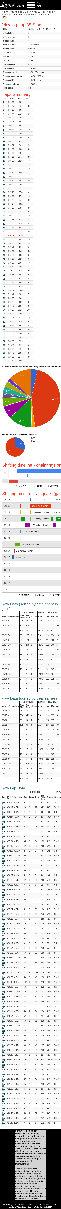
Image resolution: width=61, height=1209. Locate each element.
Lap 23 (3, 910)
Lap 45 (3, 1017)
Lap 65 (3, 1114)
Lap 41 (3, 998)
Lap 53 (3, 1056)
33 (4, 227)
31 (4, 220)
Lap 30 (3, 944)
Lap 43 (3, 1007)
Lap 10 (3, 847)
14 (4, 153)
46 (4, 279)
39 (4, 251)
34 (4, 231)
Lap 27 (3, 930)
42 (4, 263)
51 (4, 298)
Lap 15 (3, 871)
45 (4, 275)
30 (4, 216)
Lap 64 (3, 1109)
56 (4, 318)
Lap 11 (3, 852)
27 (4, 204)
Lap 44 (3, 1012)
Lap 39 (3, 988)
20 (4, 177)
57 (4, 322)
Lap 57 (3, 1075)
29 (4, 212)
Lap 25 (3, 920)
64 (4, 349)
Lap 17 (3, 881)
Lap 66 (3, 1119)
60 (4, 333)
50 (4, 294)
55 (4, 314)
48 (4, 286)
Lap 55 (3, 1066)
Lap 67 (3, 1124)
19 (4, 173)
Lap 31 (3, 949)
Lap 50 (3, 1041)
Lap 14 (3, 866)
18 (4, 169)
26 (4, 200)
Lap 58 (3, 1080)
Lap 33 (3, 959)
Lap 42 (3, 1002)
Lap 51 (3, 1046)
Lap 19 (3, 891)
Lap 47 (3, 1027)
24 (4, 192)
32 (4, 224)
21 (4, 180)
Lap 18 (3, 886)
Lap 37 (3, 978)
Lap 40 (3, 993)
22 (4, 184)
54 (4, 310)
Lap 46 (3, 1022)
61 (4, 337)
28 (4, 208)
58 (4, 326)
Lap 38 (3, 983)
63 (4, 345)
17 (4, 165)
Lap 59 (3, 1085)
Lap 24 (3, 915)
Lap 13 (3, 862)
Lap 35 (3, 968)
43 (4, 267)
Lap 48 (3, 1032)
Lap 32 (3, 954)
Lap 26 (3, 925)
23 (4, 188)
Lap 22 (3, 905)
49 (4, 290)
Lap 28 (3, 934)
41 (4, 259)
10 (4, 137)
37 (4, 243)
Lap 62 (3, 1100)
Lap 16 (3, 876)
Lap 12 (3, 857)
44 (4, 271)
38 (4, 247)
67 (4, 361)
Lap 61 (3, 1095)
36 (4, 239)
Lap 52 (3, 1051)
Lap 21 (3, 900)
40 (4, 255)
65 (4, 353)
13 (4, 149)
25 (4, 196)
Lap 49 (3, 1036)
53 (4, 306)
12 (4, 145)
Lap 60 (3, 1090)
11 (4, 141)
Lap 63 (3, 1104)
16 (4, 161)
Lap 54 (3, 1061)
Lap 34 (3, 964)
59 (4, 329)
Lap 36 (3, 973)
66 (4, 357)
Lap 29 (3, 939)
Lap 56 (3, 1070)
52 (4, 302)
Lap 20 (3, 896)
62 (4, 341)
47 (4, 282)
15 (4, 157)
